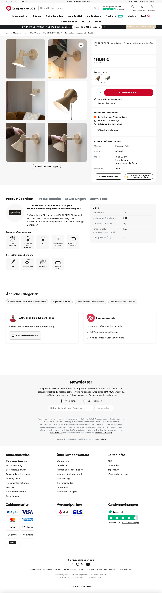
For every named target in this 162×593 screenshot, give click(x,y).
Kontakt (10, 487)
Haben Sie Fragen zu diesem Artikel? (140, 176)
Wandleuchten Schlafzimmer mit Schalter (27, 301)
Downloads (99, 199)
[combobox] (68, 8)
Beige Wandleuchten (61, 301)
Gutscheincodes (65, 483)
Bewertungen (75, 199)
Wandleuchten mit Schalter (122, 301)
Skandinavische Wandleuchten (90, 301)
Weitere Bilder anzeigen (46, 166)
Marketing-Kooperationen (70, 469)
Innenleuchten (28, 33)
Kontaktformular (56, 433)
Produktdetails (49, 199)
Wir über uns (63, 461)
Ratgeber (73, 491)
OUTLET (86, 21)
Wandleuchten (41, 33)
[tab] (19, 198)
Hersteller (102, 439)
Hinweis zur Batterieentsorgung (90, 569)
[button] (25, 100)
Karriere (61, 474)
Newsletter (62, 465)
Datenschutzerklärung (103, 433)
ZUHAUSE (87, 27)
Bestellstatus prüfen (16, 469)
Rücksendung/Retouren (18, 474)
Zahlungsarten (13, 478)
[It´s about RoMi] (15, 213)
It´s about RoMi (122, 146)
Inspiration (62, 491)
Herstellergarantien (16, 491)
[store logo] (20, 8)
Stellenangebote (75, 474)
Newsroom (62, 487)
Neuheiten (114, 16)
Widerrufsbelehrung (118, 474)
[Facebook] (73, 564)
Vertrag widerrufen (16, 461)
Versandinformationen (17, 483)
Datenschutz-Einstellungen (40, 569)
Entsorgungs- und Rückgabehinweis (118, 569)
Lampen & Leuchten (13, 33)
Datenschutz (114, 465)
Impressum (113, 469)
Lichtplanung (63, 478)
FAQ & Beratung (14, 465)
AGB (110, 461)
